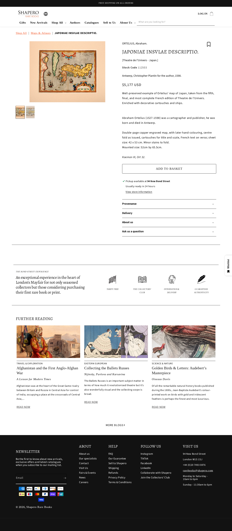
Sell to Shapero (117, 463)
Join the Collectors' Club (155, 477)
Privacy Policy (116, 477)
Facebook (146, 463)
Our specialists (88, 459)
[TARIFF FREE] (113, 284)
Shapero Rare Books (39, 507)
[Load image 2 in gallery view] (30, 112)
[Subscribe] (62, 478)
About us (84, 454)
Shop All (57, 22)
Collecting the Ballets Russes (106, 368)
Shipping (113, 468)
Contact (84, 463)
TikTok (144, 459)
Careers (83, 482)
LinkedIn (146, 468)
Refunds (113, 473)
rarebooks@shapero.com (198, 470)
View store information (139, 192)
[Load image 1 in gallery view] (20, 112)
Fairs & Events (87, 473)
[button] (59, 23)
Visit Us (83, 468)
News (82, 477)
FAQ (110, 454)
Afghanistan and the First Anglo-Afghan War (47, 370)
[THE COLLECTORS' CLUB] (142, 284)
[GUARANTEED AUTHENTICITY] (201, 284)
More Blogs (114, 425)
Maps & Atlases (41, 33)
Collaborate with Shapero (156, 473)
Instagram (147, 454)
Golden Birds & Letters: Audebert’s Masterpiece (179, 370)
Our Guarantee (117, 459)
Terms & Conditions (120, 482)
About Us (126, 22)
